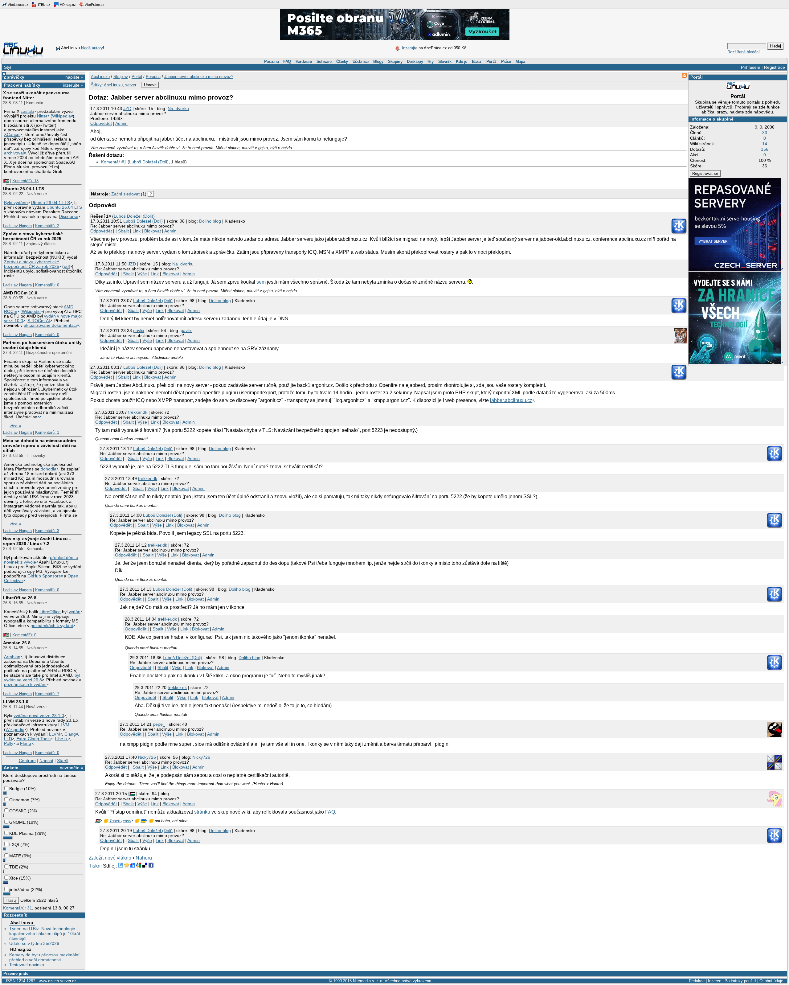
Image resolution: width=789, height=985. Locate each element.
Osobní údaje (771, 981)
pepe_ (159, 724)
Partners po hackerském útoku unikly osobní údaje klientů (42, 345)
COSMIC (18, 810)
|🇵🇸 (6, 181)
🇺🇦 (143, 821)
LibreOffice (50, 611)
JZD (127, 108)
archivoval (14, 153)
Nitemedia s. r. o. (368, 981)
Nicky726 (147, 757)
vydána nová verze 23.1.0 (39, 715)
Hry (430, 61)
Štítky (96, 85)
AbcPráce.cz (94, 4)
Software (324, 61)
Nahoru (144, 857)
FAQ (287, 61)
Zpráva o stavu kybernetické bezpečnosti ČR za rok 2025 (33, 236)
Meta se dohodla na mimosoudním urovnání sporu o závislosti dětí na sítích (39, 445)
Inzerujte (409, 48)
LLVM (63, 725)
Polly (8, 743)
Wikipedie (31, 311)
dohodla (48, 469)
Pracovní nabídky (22, 85)
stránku (202, 812)
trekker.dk (137, 412)
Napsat (46, 760)
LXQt (14, 844)
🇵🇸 (97, 821)
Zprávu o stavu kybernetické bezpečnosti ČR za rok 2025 (31, 264)
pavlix (138, 330)
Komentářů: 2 (47, 226)
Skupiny (395, 61)
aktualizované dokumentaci (50, 325)
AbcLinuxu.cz (17, 4)
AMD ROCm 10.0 (20, 292)
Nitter (42, 116)
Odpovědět (101, 123)
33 (764, 132)
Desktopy (415, 61)
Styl (7, 67)
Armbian (12, 657)
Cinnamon (19, 799)
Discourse (68, 216)
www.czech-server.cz (57, 981)
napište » (74, 77)
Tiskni (95, 865)
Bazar (477, 61)
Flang (25, 743)
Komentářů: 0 (47, 285)
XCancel (12, 134)
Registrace (774, 67)
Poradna (271, 61)
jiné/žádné (19, 889)
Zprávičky (14, 77)
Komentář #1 (113, 161)
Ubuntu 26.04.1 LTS (23, 188)
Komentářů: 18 (25, 181)
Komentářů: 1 (47, 432)
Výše (142, 273)
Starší (62, 760)
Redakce (697, 981)
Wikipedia (61, 116)
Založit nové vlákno (110, 857)
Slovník (444, 61)
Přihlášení (750, 67)
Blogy (378, 61)
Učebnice (361, 61)
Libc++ (61, 739)
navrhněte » (71, 767)
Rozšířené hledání (743, 52)
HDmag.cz (67, 4)
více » (15, 426)
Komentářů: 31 (17, 907)
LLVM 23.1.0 (15, 701)
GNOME (17, 822)
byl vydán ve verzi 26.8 (42, 677)
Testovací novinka (26, 964)
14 (764, 143)
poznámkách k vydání (52, 625)
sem (261, 282)
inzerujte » (73, 85)
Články (342, 61)
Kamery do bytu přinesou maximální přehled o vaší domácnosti (44, 957)
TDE (13, 866)
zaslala (27, 111)
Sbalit (123, 230)
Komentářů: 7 (47, 694)
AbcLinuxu (21, 922)
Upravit (150, 85)
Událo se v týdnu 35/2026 (34, 943)
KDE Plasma (21, 833)
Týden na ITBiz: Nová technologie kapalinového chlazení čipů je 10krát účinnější (44, 933)
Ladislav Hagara (17, 226)
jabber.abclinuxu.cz (511, 400)
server (130, 85)
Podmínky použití (740, 981)
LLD (8, 739)
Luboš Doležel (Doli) (149, 161)
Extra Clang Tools (33, 739)
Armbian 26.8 (17, 642)
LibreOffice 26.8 (19, 597)
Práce (506, 61)
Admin (121, 123)
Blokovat (152, 230)
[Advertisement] (161, 176)
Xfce (13, 878)
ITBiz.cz (43, 4)
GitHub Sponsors (44, 576)
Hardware (304, 61)
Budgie (16, 788)
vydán (74, 611)
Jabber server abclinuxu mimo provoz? (198, 76)
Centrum (27, 760)
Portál (491, 61)
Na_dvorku (178, 108)
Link (137, 230)
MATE (15, 855)
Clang (70, 734)
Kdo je (461, 61)
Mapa (520, 61)
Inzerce (714, 981)
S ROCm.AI (38, 320)
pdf (67, 266)
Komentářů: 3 (47, 530)
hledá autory (92, 48)
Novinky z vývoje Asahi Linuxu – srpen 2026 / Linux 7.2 (37, 541)
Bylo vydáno (16, 202)
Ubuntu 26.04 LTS (64, 207)
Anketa (11, 767)
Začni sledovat (125, 193)
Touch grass (120, 821)
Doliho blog (210, 221)
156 (764, 149)
